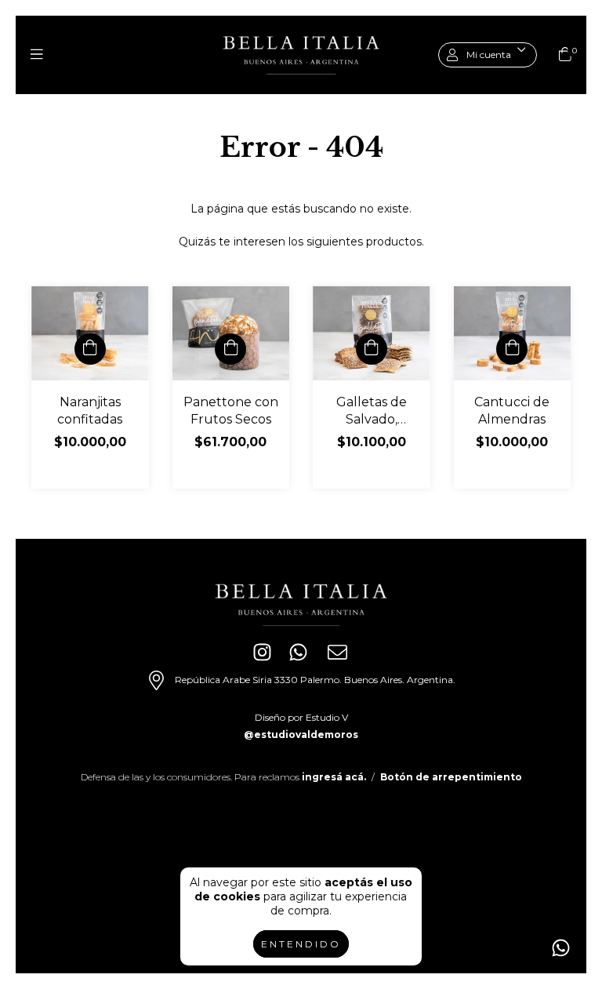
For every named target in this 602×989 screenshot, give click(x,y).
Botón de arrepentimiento (451, 777)
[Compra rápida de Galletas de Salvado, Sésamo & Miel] (371, 349)
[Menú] (36, 55)
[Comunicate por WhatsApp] (560, 947)
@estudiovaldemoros (301, 734)
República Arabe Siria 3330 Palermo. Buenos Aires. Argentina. (313, 679)
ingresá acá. (334, 777)
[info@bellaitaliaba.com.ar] (341, 655)
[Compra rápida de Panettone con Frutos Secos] (230, 349)
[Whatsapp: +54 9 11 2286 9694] (301, 655)
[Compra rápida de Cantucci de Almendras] (512, 349)
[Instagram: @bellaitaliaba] (262, 657)
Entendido (301, 944)
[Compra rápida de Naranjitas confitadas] (90, 349)
